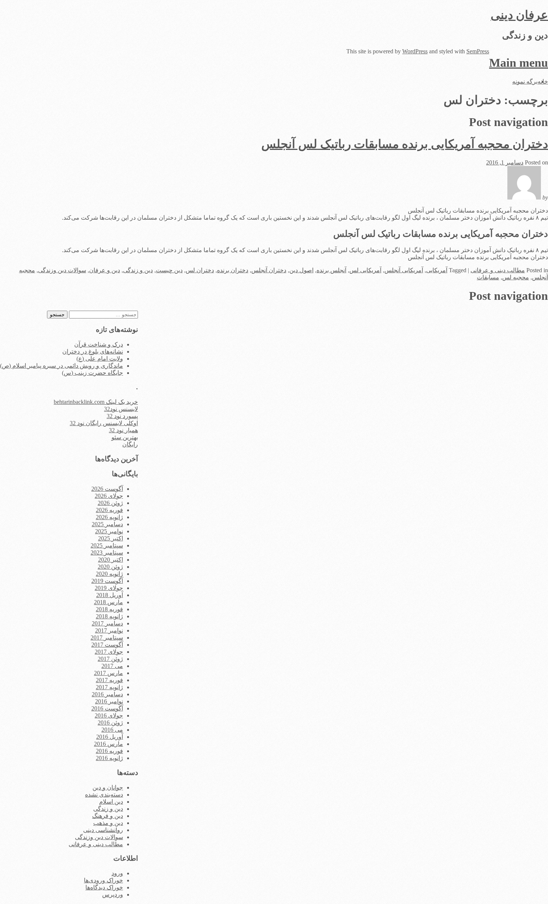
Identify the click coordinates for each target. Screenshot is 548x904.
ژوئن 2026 (110, 503)
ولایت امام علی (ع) (99, 358)
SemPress (477, 51)
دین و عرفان (104, 270)
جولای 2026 (109, 496)
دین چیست (169, 270)
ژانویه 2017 (109, 687)
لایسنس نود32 (121, 409)
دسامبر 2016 (107, 694)
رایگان (130, 444)
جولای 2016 (109, 715)
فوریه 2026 (109, 510)
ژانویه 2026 (109, 517)
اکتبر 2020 (110, 559)
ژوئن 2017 (110, 659)
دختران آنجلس (268, 270)
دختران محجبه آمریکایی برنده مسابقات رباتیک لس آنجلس (404, 144)
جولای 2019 (109, 588)
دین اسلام (111, 801)
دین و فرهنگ (107, 816)
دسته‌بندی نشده (104, 794)
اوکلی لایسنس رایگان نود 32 (104, 423)
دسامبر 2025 (107, 524)
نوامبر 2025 (109, 531)
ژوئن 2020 (110, 567)
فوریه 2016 (109, 751)
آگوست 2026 (107, 489)
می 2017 (112, 666)
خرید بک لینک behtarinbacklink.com (96, 402)
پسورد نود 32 (122, 416)
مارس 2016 (108, 744)
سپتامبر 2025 (107, 545)
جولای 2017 (109, 652)
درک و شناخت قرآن (98, 344)
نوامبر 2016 (109, 701)
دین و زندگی (138, 270)
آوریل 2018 (109, 595)
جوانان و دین (107, 787)
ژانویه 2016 (109, 758)
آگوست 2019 (107, 581)
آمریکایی (436, 270)
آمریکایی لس (365, 270)
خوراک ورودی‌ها (103, 880)
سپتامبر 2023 (107, 552)
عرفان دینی (519, 15)
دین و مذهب (108, 823)
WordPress (415, 51)
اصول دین (301, 270)
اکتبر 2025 (110, 538)
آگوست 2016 (107, 708)
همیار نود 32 (123, 430)
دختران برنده (232, 270)
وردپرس (112, 894)
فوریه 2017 (109, 680)
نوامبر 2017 (109, 630)
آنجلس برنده (331, 270)
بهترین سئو (124, 437)
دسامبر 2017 (107, 623)
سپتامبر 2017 (107, 637)
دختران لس (200, 270)
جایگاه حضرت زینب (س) (92, 373)
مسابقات (488, 277)
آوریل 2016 (109, 737)
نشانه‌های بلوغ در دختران (92, 351)
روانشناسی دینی (103, 830)
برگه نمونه (525, 81)
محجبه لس (515, 277)
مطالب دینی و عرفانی (497, 270)
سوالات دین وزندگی (62, 270)
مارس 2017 (108, 673)
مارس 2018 (108, 602)
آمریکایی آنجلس (403, 270)
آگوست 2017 (107, 644)
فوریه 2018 (109, 609)
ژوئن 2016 (110, 722)
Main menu (518, 62)
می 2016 (112, 729)
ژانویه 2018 (109, 616)
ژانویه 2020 (109, 574)
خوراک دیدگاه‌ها (104, 887)
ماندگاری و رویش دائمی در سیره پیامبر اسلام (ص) (61, 365)
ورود (117, 873)
